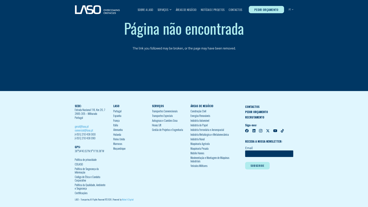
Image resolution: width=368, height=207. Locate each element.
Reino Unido (119, 139)
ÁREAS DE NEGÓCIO (202, 106)
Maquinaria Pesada (200, 148)
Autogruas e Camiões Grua (164, 120)
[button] (170, 9)
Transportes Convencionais (164, 111)
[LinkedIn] (253, 131)
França (116, 120)
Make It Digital (128, 199)
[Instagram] (260, 131)
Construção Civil (198, 111)
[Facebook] (247, 131)
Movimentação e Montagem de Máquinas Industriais (210, 159)
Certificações (81, 193)
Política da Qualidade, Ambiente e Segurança (90, 186)
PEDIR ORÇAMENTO (256, 112)
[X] (268, 131)
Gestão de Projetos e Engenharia (167, 130)
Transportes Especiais (162, 116)
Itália (115, 125)
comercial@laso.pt (84, 130)
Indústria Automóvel (200, 120)
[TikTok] (282, 131)
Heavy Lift (156, 125)
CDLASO (79, 164)
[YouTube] (275, 131)
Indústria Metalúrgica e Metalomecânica (210, 134)
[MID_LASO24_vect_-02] (97, 9)
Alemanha (118, 130)
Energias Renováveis (200, 116)
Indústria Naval (198, 139)
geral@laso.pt (82, 126)
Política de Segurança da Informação (87, 170)
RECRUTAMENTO (254, 117)
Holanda (117, 134)
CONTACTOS (252, 107)
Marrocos (117, 144)
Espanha (117, 116)
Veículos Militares (199, 166)
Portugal (117, 111)
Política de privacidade (86, 160)
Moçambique (119, 148)
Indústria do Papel (199, 125)
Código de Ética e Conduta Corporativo (87, 178)
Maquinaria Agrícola (200, 144)
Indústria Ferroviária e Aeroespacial (207, 130)
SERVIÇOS (158, 106)
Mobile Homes (197, 153)
